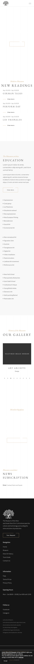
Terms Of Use (7, 579)
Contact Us (6, 561)
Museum (5, 550)
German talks (12, 93)
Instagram (6, 613)
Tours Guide (6, 557)
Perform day (12, 106)
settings (21, 657)
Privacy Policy (7, 583)
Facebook (6, 609)
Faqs (4, 576)
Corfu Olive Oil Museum (9, 652)
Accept (5, 661)
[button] (4, 378)
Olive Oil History (8, 554)
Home (5, 547)
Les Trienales (12, 119)
